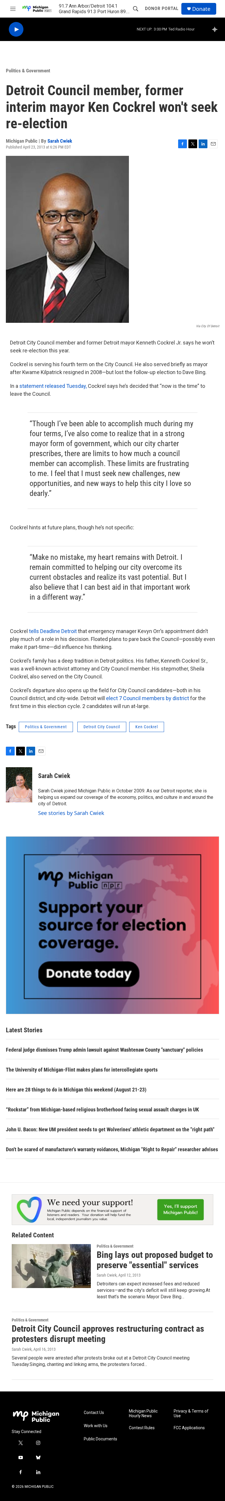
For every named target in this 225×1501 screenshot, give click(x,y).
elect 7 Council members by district (148, 698)
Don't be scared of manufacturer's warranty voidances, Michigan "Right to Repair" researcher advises (112, 1149)
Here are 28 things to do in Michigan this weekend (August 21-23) (76, 1089)
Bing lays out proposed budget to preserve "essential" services (155, 1260)
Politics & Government (28, 71)
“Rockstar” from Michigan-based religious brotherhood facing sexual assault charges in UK (102, 1109)
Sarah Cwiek (59, 141)
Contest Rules (142, 1428)
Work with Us (96, 1426)
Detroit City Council (101, 726)
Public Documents (100, 1439)
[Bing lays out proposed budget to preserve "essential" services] (51, 1266)
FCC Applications (189, 1428)
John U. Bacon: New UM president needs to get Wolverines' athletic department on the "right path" (110, 1129)
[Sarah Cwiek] (19, 784)
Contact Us (94, 1412)
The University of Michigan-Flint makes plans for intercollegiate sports (82, 1070)
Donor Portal (161, 8)
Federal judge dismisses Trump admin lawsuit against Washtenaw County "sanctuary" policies (104, 1050)
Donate (201, 9)
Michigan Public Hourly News (143, 1413)
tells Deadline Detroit (53, 631)
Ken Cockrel (146, 726)
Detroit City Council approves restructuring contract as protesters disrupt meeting (108, 1333)
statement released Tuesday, (53, 386)
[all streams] (216, 29)
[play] (16, 29)
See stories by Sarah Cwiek (71, 812)
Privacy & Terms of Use (191, 1413)
